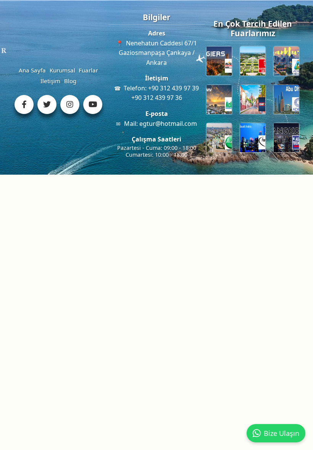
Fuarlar (88, 70)
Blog (70, 81)
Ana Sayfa (32, 70)
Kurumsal (62, 70)
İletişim (50, 81)
